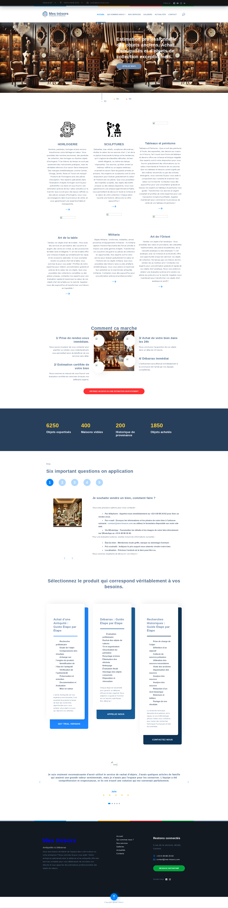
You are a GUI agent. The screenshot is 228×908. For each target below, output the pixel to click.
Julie (114, 791)
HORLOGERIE (68, 144)
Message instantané (169, 868)
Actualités (160, 14)
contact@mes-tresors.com (99, 3)
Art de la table (68, 237)
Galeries (147, 14)
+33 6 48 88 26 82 (165, 856)
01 (105, 101)
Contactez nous (162, 739)
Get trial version (69, 724)
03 (130, 99)
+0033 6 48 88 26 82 (71, 3)
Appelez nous (115, 714)
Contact (172, 14)
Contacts (120, 853)
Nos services (134, 14)
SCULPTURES (114, 144)
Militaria (114, 234)
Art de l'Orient (160, 236)
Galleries (120, 846)
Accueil (100, 14)
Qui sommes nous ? (116, 14)
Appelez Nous (129, 66)
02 (117, 99)
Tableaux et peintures (160, 143)
